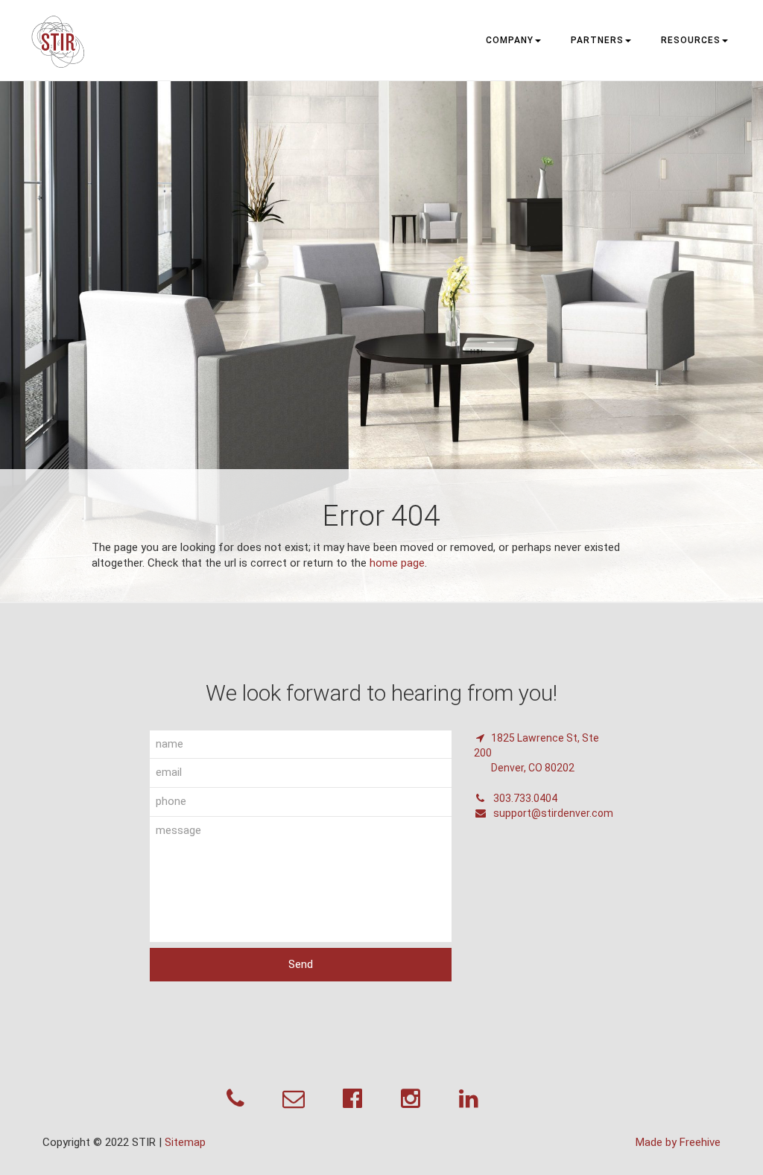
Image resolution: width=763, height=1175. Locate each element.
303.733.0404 (524, 798)
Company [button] (510, 40)
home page (397, 563)
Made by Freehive (678, 1142)
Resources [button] (691, 40)
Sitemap (185, 1142)
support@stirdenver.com (552, 813)
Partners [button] (597, 40)
